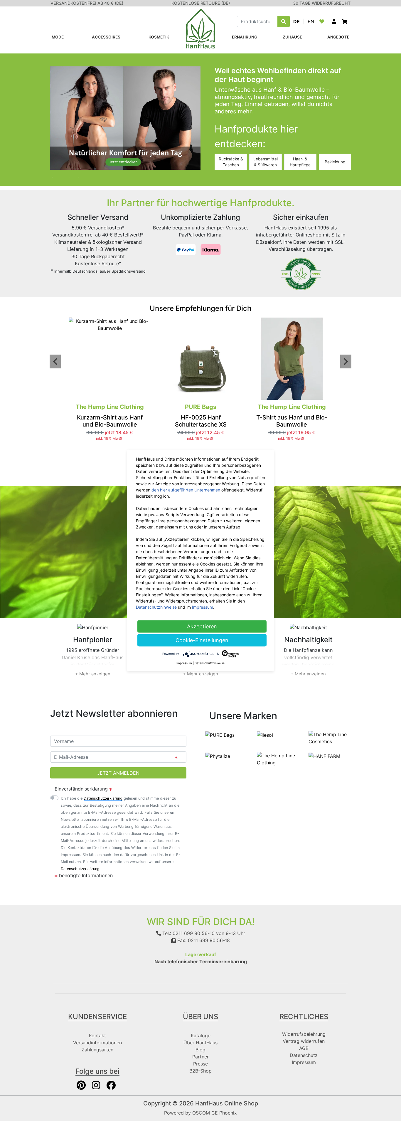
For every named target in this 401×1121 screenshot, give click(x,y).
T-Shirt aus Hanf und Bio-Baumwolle (239, 421)
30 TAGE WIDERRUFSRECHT (322, 3)
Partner (200, 1057)
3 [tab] (72, 174)
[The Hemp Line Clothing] (278, 758)
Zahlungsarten (97, 1050)
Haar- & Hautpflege (300, 162)
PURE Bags (148, 406)
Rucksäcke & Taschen (231, 162)
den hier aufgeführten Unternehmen (185, 489)
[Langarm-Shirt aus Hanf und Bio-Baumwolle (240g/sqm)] (330, 359)
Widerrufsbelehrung (304, 1034)
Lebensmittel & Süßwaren (265, 162)
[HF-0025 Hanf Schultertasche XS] (148, 359)
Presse (200, 1064)
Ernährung (244, 37)
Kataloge (200, 1035)
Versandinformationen (97, 1043)
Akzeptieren (202, 626)
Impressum (304, 1062)
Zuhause (292, 37)
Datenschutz (304, 1055)
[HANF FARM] (324, 755)
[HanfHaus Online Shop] (200, 28)
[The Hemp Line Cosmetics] (330, 737)
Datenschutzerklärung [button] (103, 798)
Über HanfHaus (200, 1043)
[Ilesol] (265, 734)
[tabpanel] (200, 118)
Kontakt (97, 1035)
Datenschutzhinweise (156, 607)
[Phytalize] (217, 755)
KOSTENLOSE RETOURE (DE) (200, 3)
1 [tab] (55, 174)
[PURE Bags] (220, 734)
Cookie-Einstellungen (202, 640)
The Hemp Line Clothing (239, 406)
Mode (58, 37)
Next (345, 362)
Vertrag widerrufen (304, 1041)
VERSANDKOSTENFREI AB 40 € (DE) (86, 3)
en (311, 21)
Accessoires (106, 37)
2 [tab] (63, 174)
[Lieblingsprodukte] (323, 21)
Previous (55, 362)
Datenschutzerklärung (80, 869)
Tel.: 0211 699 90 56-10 (188, 933)
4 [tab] (81, 174)
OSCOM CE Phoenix (214, 1113)
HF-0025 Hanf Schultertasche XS (148, 421)
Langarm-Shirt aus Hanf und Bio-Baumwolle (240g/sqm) (330, 424)
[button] (334, 21)
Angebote (338, 37)
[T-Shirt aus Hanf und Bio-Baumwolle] (239, 359)
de (296, 21)
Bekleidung (335, 162)
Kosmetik (159, 37)
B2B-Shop (200, 1071)
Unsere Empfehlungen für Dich (200, 308)
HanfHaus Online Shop (226, 1103)
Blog (200, 1050)
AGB (304, 1048)
